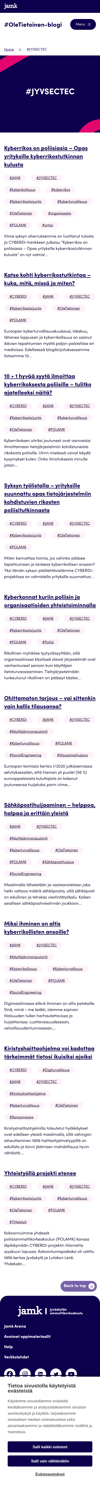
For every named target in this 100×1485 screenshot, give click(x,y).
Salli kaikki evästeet (50, 1447)
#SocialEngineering (25, 755)
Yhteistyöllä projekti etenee (40, 1174)
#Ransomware (21, 1117)
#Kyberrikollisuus (23, 969)
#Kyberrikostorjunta (25, 202)
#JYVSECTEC (46, 178)
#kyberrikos (60, 190)
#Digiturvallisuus (56, 1070)
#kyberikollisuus (22, 190)
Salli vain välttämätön (50, 1461)
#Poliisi (48, 642)
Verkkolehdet (16, 1358)
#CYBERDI (18, 297)
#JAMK (15, 178)
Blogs (86, 6)
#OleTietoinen (20, 213)
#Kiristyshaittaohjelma (27, 1094)
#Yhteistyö (18, 1222)
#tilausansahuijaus (72, 755)
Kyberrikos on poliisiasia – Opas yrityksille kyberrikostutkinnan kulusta (46, 157)
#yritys (47, 225)
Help (8, 1347)
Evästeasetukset (50, 1474)
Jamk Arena (15, 1327)
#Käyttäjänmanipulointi (28, 732)
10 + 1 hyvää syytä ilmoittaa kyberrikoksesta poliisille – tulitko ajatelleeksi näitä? (47, 385)
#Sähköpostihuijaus (58, 862)
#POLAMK (17, 225)
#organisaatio (59, 213)
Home (9, 50)
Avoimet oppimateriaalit (27, 1337)
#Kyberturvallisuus (72, 202)
